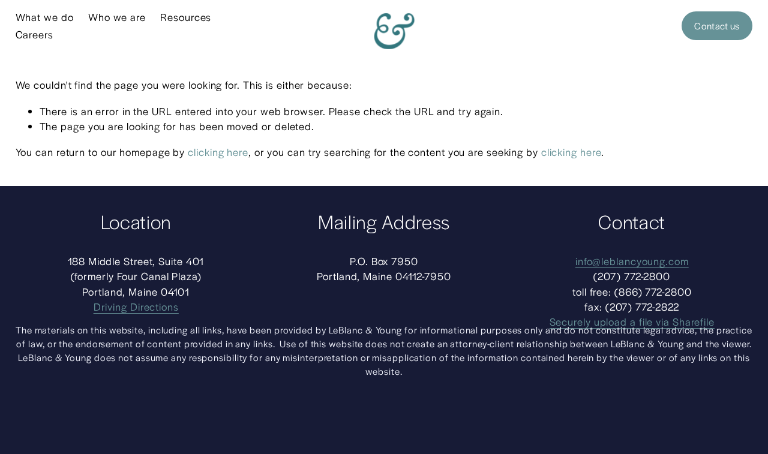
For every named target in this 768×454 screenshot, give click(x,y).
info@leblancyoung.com (632, 261)
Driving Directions (136, 306)
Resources (185, 17)
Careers (34, 34)
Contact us (716, 25)
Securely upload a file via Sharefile (632, 321)
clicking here (218, 152)
